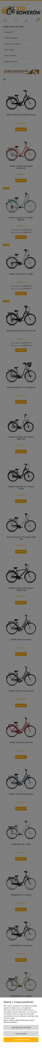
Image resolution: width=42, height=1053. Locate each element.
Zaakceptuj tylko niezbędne (21, 1027)
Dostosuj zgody (21, 1033)
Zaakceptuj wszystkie (21, 1040)
